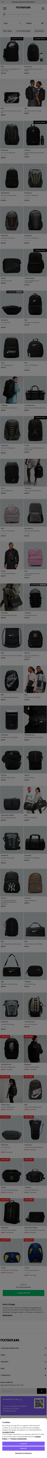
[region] (23, 1438)
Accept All (23, 1443)
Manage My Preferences (23, 1453)
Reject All (23, 1448)
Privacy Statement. (19, 1439)
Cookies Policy (8, 1432)
